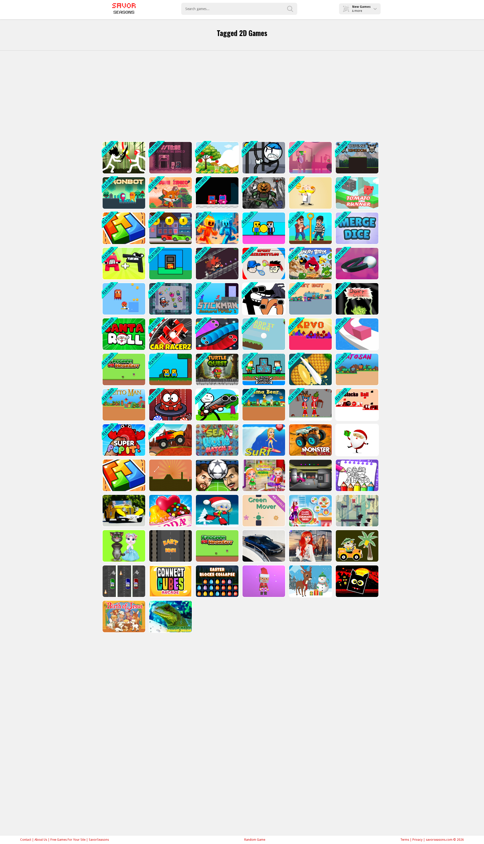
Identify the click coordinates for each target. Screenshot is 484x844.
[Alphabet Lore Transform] (263, 299)
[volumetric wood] (123, 228)
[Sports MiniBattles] (263, 263)
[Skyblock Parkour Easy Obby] (170, 369)
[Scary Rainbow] (216, 404)
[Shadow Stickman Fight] (123, 157)
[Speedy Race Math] (170, 228)
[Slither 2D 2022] (216, 334)
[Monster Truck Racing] (170, 440)
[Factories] (170, 263)
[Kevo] (310, 334)
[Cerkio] (356, 263)
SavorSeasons (99, 839)
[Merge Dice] (356, 228)
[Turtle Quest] (216, 369)
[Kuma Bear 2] (263, 404)
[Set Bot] (310, 299)
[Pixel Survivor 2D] (123, 299)
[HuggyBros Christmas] (310, 404)
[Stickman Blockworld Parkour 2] (216, 299)
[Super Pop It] (123, 440)
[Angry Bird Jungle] (310, 263)
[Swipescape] (216, 263)
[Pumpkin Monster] (263, 193)
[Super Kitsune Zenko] (170, 193)
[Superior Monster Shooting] (310, 157)
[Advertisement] (242, 96)
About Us (41, 839)
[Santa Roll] (123, 334)
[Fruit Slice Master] (310, 369)
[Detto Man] (123, 404)
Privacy (417, 839)
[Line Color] (356, 334)
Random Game (254, 839)
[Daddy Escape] (310, 228)
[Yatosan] (356, 369)
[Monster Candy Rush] (170, 404)
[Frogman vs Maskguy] (123, 369)
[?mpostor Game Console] (216, 193)
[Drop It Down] (263, 334)
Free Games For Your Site (67, 839)
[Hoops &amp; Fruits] (216, 157)
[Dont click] (356, 299)
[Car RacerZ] (170, 334)
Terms (404, 839)
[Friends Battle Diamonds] (263, 369)
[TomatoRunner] (356, 193)
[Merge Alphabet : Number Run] (123, 263)
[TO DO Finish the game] (170, 157)
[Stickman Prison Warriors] (263, 157)
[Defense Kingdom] (356, 157)
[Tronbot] (123, 193)
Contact (25, 839)
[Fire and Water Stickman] (216, 228)
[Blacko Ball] (356, 404)
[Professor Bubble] (310, 193)
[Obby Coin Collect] (263, 228)
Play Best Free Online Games (123, 9)
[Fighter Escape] (170, 299)
